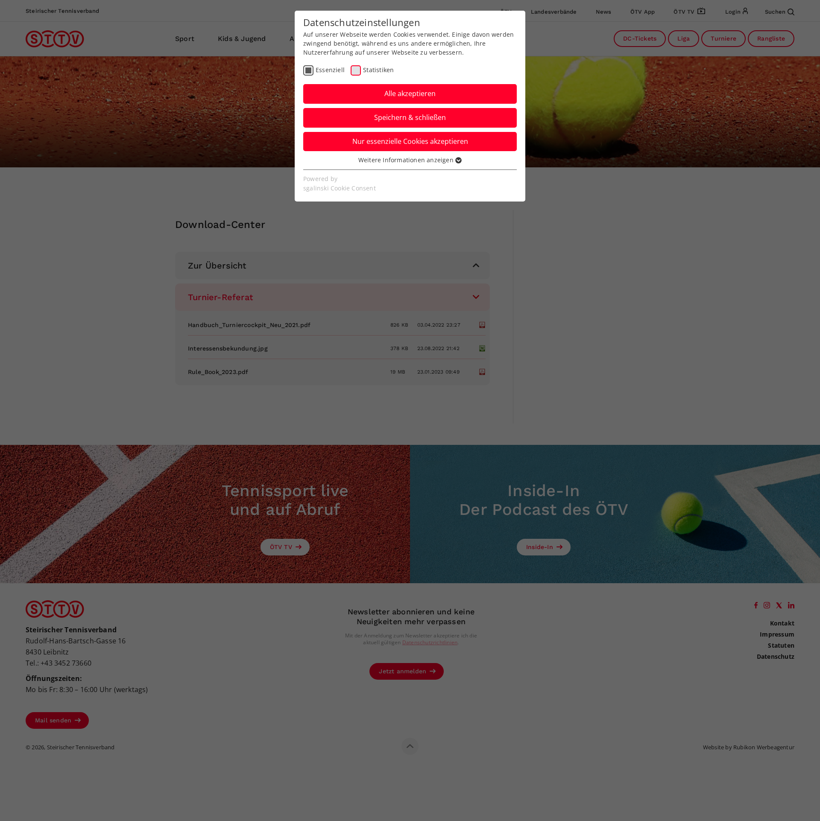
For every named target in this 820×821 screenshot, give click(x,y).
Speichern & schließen (410, 117)
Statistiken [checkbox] (378, 70)
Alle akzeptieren (410, 93)
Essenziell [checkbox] (330, 70)
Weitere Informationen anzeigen (406, 160)
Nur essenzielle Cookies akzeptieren (410, 141)
